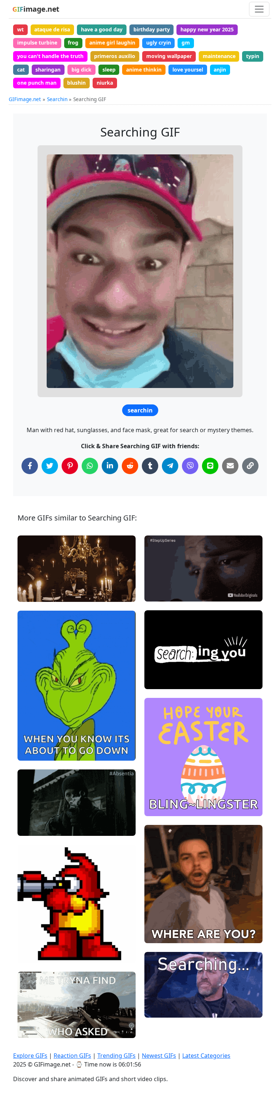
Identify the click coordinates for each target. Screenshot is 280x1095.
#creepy (33, 752)
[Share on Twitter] (50, 466)
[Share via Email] (230, 466)
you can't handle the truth (50, 56)
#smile (32, 739)
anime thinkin (144, 69)
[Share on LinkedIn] (110, 466)
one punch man (37, 82)
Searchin (57, 99)
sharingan (48, 69)
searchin (140, 410)
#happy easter (168, 782)
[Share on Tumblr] (150, 466)
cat (21, 69)
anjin (220, 69)
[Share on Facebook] (30, 466)
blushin (76, 82)
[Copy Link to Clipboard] (250, 466)
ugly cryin (158, 42)
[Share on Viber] (190, 466)
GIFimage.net (25, 99)
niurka (105, 82)
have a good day (101, 29)
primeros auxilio (114, 56)
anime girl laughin (112, 42)
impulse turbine (37, 42)
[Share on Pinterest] (70, 466)
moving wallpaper (169, 56)
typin (252, 56)
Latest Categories (206, 1056)
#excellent (163, 795)
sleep (109, 69)
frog (73, 42)
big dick (81, 69)
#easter (160, 807)
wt (20, 29)
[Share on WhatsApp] (90, 466)
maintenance (219, 56)
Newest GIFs (159, 1056)
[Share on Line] (210, 466)
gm (186, 42)
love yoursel (187, 69)
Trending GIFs (116, 1056)
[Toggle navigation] (259, 9)
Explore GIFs (30, 1056)
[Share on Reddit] (130, 466)
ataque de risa (52, 29)
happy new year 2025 (207, 29)
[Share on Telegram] (170, 466)
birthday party (151, 29)
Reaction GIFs (72, 1056)
